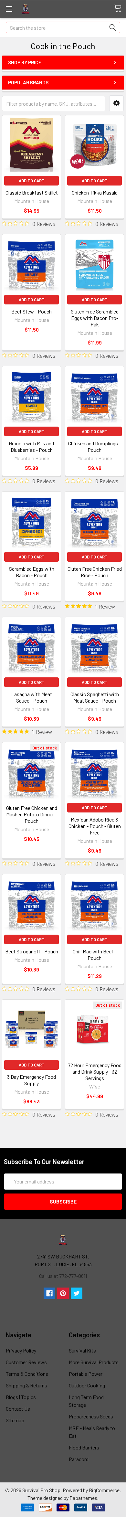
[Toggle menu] (9, 9)
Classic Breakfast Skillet (31, 192)
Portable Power (85, 1374)
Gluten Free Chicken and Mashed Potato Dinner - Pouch (31, 814)
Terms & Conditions (27, 1374)
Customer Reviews (26, 1362)
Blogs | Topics (21, 1397)
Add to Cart (32, 180)
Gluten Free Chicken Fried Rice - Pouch (95, 572)
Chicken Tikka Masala (95, 192)
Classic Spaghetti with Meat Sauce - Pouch (94, 697)
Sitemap (15, 1420)
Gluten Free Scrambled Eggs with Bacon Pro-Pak (95, 317)
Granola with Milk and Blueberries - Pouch (31, 446)
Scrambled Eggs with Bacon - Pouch (31, 572)
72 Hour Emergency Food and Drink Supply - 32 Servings (94, 1071)
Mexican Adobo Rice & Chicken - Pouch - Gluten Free (94, 825)
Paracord (79, 1459)
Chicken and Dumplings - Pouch (94, 446)
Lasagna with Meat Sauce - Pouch (31, 697)
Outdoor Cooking (87, 1385)
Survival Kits (82, 1350)
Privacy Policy (21, 1350)
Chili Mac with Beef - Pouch (94, 954)
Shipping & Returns (26, 1385)
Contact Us (18, 1409)
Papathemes (83, 1498)
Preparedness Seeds (91, 1416)
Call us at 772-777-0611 (63, 1276)
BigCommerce (104, 1490)
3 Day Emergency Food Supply (31, 1080)
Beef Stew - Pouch (31, 311)
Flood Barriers (84, 1447)
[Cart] (120, 9)
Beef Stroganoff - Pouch (31, 951)
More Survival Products (94, 1362)
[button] (116, 103)
